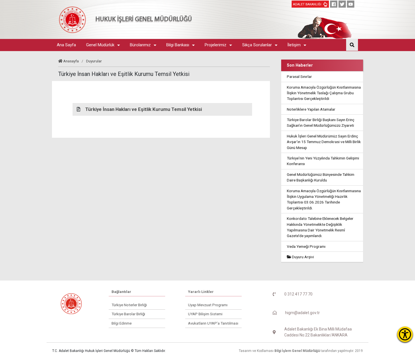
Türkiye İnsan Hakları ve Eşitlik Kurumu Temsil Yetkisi (143, 109)
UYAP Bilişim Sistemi (205, 314)
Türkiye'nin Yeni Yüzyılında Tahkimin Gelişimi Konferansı (323, 161)
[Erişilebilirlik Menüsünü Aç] (405, 334)
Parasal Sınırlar (299, 76)
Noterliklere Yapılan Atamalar (311, 109)
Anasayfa (71, 61)
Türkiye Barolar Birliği (128, 314)
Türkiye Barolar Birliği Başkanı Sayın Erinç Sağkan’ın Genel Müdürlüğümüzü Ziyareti (320, 122)
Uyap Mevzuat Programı (208, 305)
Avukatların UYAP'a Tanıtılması (213, 323)
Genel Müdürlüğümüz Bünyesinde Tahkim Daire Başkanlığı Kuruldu (320, 177)
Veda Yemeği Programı (306, 246)
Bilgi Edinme (122, 323)
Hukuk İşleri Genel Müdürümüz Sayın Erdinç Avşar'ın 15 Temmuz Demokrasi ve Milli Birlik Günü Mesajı (324, 142)
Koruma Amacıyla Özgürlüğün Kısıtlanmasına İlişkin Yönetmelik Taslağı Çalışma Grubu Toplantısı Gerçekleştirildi (324, 93)
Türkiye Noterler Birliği (129, 305)
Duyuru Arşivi (302, 257)
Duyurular (94, 61)
